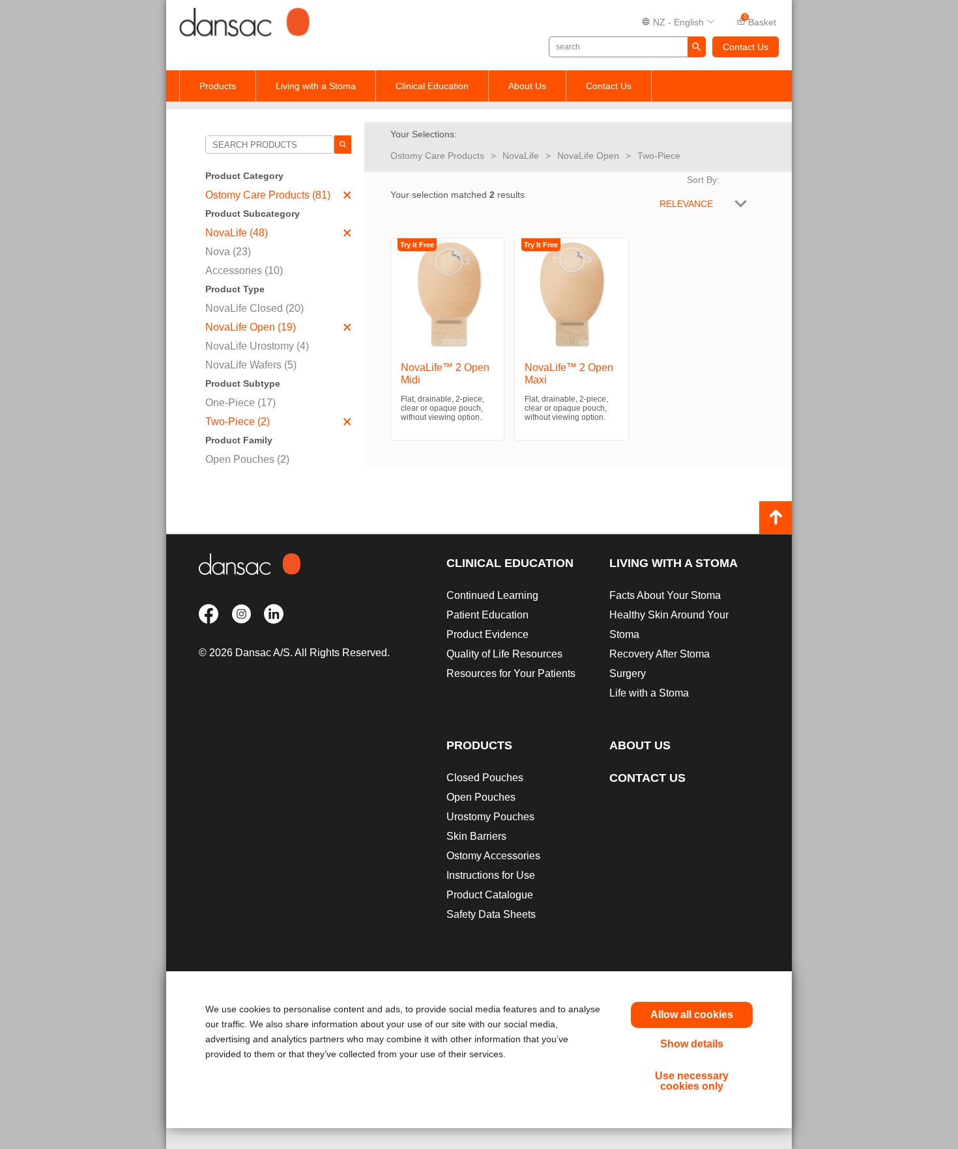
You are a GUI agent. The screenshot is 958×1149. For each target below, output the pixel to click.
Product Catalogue (489, 894)
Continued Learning (492, 595)
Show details (691, 1043)
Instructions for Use (490, 875)
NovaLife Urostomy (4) (257, 346)
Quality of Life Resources (504, 653)
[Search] (342, 144)
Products (217, 86)
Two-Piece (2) (237, 421)
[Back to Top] (775, 517)
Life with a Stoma (649, 693)
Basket (760, 20)
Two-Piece (658, 155)
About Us (527, 86)
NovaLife (520, 155)
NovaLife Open (588, 155)
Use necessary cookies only (692, 1081)
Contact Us (745, 47)
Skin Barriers (476, 836)
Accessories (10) (244, 270)
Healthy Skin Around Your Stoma (669, 624)
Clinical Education (432, 86)
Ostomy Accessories (493, 855)
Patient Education (487, 614)
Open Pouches (480, 797)
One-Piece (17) (240, 402)
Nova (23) (228, 251)
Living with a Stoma (316, 86)
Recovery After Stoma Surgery (659, 663)
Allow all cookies (691, 1014)
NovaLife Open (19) (250, 327)
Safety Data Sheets (491, 914)
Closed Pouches (484, 777)
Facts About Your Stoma (665, 595)
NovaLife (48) (236, 232)
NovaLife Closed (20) (254, 308)
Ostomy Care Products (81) (267, 195)
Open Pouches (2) (247, 459)
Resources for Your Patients (510, 673)
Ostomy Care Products (437, 155)
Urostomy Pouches (490, 816)
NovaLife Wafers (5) (251, 364)
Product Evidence (487, 634)
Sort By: (703, 179)
